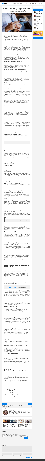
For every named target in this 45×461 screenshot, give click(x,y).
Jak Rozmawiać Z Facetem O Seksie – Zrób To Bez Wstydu (21, 426)
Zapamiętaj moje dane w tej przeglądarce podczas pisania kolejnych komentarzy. (14, 455)
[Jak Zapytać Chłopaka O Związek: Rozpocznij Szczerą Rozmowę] (35, 20)
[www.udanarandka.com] (38, 35)
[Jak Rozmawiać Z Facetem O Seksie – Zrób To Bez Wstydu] (21, 421)
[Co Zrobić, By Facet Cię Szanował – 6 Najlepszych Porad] (28, 421)
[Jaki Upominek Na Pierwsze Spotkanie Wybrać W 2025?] (6, 421)
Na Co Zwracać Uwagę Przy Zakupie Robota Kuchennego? (39, 16)
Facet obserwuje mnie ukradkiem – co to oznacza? (16, 217)
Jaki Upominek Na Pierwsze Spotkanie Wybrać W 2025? (6, 426)
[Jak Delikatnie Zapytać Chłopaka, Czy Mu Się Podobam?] (35, 24)
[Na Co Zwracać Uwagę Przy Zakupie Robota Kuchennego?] (35, 16)
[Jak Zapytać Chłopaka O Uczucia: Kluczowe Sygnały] (35, 27)
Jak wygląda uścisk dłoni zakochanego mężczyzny (19, 69)
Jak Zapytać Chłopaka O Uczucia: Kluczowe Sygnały (39, 28)
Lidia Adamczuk (15, 11)
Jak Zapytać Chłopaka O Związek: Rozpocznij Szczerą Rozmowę (39, 20)
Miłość (21, 3)
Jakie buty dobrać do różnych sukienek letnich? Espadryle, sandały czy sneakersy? (39, 12)
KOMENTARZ (4, 445)
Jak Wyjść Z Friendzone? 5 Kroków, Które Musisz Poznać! (13, 426)
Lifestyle (24, 3)
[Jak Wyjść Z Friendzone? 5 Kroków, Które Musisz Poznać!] (13, 421)
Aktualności (14, 3)
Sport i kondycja (28, 3)
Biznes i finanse (34, 3)
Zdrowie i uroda (40, 3)
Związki (18, 3)
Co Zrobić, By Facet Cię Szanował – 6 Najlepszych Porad (28, 426)
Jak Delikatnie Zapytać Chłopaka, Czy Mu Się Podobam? (39, 24)
